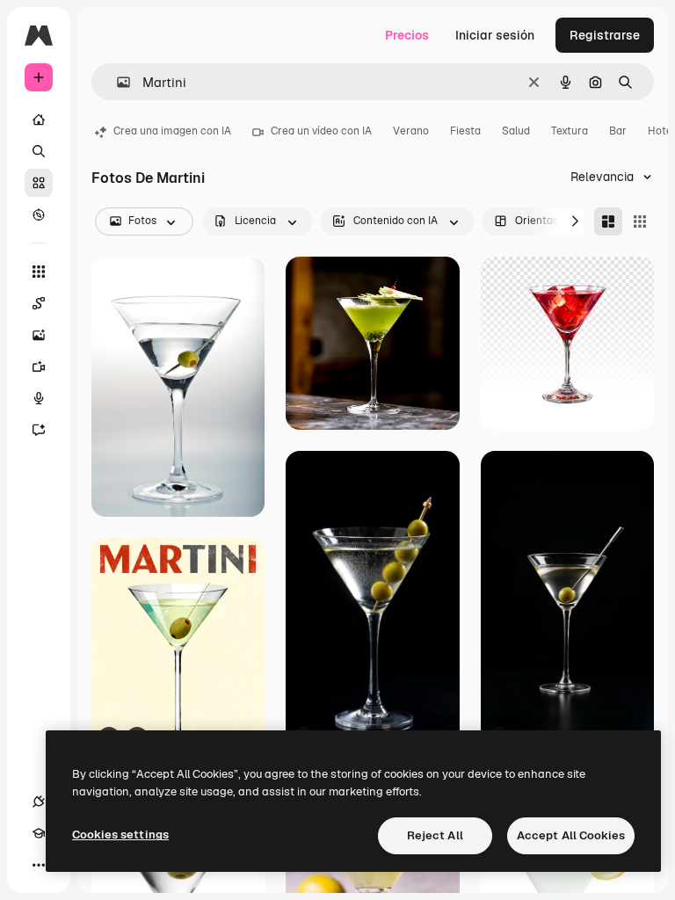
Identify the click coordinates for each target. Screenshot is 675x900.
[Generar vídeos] (39, 366)
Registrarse (605, 35)
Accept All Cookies (571, 835)
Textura (569, 131)
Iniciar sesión (494, 35)
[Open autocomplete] (116, 82)
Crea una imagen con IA (172, 131)
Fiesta (465, 131)
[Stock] (39, 183)
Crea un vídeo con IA (321, 131)
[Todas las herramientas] (39, 272)
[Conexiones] (39, 802)
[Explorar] (39, 214)
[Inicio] (39, 119)
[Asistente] (39, 430)
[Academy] (39, 833)
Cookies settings (120, 834)
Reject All (435, 835)
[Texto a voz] (39, 398)
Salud (516, 131)
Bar (618, 131)
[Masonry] (608, 221)
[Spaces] (39, 303)
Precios (407, 35)
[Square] (640, 221)
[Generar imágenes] (39, 335)
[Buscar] (39, 151)
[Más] (39, 865)
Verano (411, 131)
